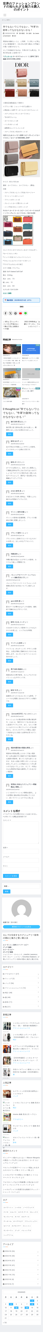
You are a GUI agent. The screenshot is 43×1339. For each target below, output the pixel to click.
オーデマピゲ (18, 1221)
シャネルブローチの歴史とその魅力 (16, 1175)
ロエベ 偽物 (7, 293)
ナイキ (6, 1212)
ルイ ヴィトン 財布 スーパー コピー (16, 945)
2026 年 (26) (9, 1251)
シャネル (18, 1207)
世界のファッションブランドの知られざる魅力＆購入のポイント (21, 6)
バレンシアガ (26, 1230)
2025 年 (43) (9, 1256)
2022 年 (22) (9, 1270)
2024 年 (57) (9, 1261)
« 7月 (5, 1323)
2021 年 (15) (9, 1275)
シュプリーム (8, 1235)
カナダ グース (23, 1212)
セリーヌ (7, 1226)
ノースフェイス (28, 1207)
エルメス (13, 1212)
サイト (5, 866)
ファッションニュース (15, 988)
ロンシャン (27, 1226)
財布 (30, 33)
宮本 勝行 (22, 33)
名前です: (6, 922)
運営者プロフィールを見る (21, 927)
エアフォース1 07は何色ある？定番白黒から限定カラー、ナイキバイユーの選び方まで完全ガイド (26, 1048)
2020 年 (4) (9, 1279)
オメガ (17, 1217)
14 (27, 1308)
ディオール (8, 56)
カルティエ (25, 1217)
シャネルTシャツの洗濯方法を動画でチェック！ (21, 1189)
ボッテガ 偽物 (8, 952)
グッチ (17, 1230)
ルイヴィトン (8, 1207)
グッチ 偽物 (7, 947)
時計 (8, 993)
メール (6, 857)
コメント (7, 820)
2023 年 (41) (9, 1265)
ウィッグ (10, 979)
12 (16, 1308)
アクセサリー (12, 974)
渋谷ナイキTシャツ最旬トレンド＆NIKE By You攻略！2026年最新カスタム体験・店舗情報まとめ (26, 1072)
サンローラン (8, 1230)
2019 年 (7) (9, 1284)
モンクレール (8, 1217)
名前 (5, 848)
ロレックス (34, 1212)
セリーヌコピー (8, 950)
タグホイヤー (16, 1226)
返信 (9, 434)
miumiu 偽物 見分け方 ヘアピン (25, 1114)
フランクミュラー (31, 1221)
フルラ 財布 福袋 (7, 401)
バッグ (9, 983)
